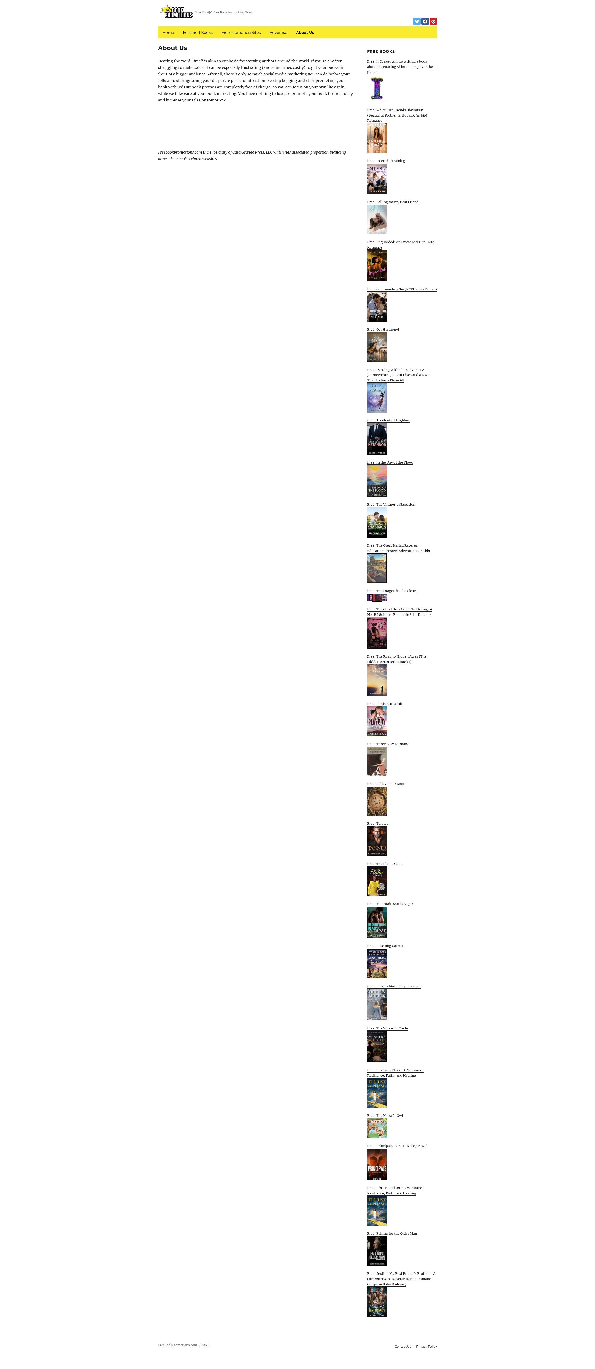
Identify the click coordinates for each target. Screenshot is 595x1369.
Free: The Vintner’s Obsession (391, 504)
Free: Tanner (377, 823)
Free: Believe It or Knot (386, 784)
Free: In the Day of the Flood (390, 462)
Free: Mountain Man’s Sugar (390, 904)
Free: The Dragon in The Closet (392, 591)
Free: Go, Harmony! (383, 329)
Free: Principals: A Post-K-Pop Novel (397, 1146)
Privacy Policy (426, 1346)
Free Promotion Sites (241, 32)
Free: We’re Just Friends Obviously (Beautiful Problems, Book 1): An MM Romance (397, 115)
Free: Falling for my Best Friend (393, 202)
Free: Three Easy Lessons (387, 744)
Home (168, 32)
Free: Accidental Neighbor (388, 420)
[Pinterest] (433, 21)
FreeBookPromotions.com (177, 1345)
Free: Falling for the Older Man (392, 1233)
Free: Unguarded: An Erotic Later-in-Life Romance (400, 244)
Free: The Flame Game (385, 864)
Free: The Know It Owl (385, 1115)
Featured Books (198, 32)
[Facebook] (425, 21)
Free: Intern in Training (386, 161)
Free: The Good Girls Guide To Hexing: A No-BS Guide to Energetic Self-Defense (399, 612)
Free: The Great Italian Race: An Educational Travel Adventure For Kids (398, 548)
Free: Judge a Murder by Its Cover (394, 986)
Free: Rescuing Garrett (385, 946)
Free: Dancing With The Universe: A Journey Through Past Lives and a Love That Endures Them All (398, 375)
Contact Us (403, 1346)
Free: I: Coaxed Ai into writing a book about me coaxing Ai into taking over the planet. (400, 66)
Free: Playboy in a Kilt (385, 704)
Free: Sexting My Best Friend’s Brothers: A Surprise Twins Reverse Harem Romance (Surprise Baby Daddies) (401, 1278)
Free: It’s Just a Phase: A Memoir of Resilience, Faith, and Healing (395, 1073)
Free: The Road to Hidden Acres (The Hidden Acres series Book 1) (396, 659)
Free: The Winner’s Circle (387, 1028)
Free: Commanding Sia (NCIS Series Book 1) (402, 289)
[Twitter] (417, 21)
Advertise (278, 32)
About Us (305, 32)
